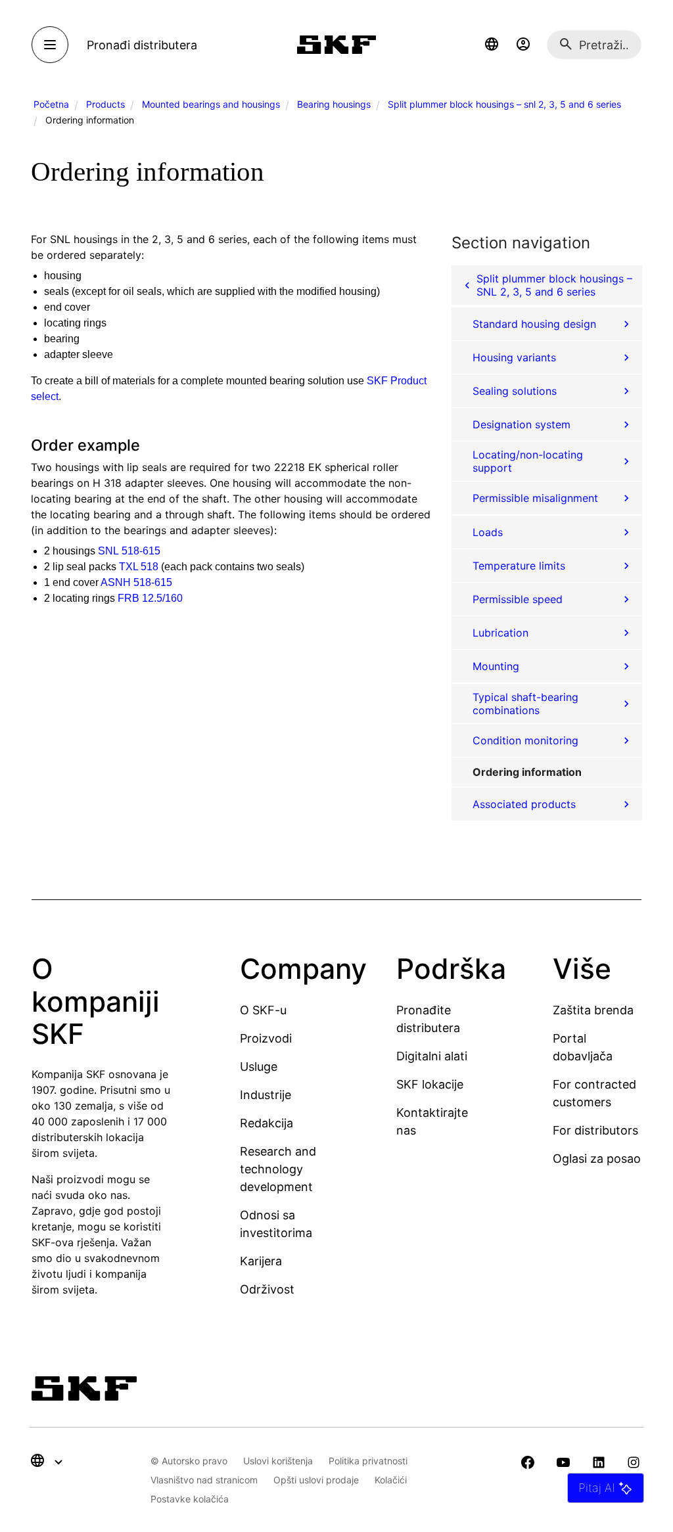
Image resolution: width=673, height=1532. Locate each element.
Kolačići (391, 1479)
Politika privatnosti (368, 1460)
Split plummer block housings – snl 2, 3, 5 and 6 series (504, 104)
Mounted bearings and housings (211, 104)
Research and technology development (278, 1169)
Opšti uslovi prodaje (316, 1479)
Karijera (261, 1261)
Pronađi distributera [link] (142, 45)
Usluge (258, 1066)
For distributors (595, 1130)
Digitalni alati (431, 1056)
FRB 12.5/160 (150, 598)
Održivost (267, 1289)
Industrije (265, 1095)
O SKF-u (263, 1010)
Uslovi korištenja (278, 1460)
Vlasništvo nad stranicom (204, 1479)
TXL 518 (138, 566)
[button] (491, 44)
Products (105, 104)
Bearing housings (334, 104)
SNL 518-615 (129, 550)
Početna (51, 104)
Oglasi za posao (597, 1158)
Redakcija (266, 1123)
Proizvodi (266, 1038)
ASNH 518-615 (136, 582)
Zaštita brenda (593, 1010)
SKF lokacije (429, 1084)
